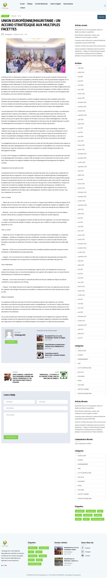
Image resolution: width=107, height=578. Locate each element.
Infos (100, 511)
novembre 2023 (82, 196)
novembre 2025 (82, 106)
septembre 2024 (82, 166)
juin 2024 (80, 179)
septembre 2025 (82, 115)
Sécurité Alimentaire (41, 4)
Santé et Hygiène (55, 4)
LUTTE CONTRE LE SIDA (84, 368)
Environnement (68, 4)
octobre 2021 (81, 295)
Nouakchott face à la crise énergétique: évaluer (71, 548)
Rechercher (101, 17)
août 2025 (80, 119)
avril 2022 (80, 278)
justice (78, 515)
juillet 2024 (81, 175)
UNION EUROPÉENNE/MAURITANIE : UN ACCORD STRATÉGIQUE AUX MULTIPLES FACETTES (30, 24)
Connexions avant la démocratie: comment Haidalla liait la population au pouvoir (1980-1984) (55, 354)
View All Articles (11, 342)
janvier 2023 (81, 239)
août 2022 (80, 261)
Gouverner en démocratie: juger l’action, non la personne (90, 46)
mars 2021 (81, 308)
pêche (78, 519)
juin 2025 (80, 128)
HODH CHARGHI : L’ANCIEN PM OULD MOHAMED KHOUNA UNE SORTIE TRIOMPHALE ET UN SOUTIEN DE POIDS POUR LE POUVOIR (23, 378)
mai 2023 (80, 222)
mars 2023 (81, 231)
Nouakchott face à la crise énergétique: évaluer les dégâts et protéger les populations (55, 337)
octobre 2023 (81, 201)
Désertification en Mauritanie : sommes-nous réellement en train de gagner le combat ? (55, 345)
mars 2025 (81, 141)
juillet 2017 (81, 333)
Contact (22, 7)
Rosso (86, 519)
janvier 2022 (81, 291)
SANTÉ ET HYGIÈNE (83, 389)
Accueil (22, 4)
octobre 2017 (81, 321)
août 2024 (81, 171)
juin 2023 (80, 218)
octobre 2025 (81, 111)
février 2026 (81, 94)
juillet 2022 (81, 265)
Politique (30, 4)
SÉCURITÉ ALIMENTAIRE (85, 393)
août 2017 (80, 329)
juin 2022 (80, 269)
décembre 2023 (82, 192)
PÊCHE (80, 380)
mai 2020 (80, 312)
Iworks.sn (78, 575)
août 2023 (80, 209)
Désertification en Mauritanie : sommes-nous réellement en (71, 560)
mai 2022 (80, 273)
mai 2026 (80, 81)
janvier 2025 (81, 149)
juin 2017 (80, 338)
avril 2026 (80, 85)
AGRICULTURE (82, 351)
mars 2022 (81, 282)
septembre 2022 (82, 256)
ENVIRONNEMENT (83, 359)
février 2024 (81, 183)
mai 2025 (80, 132)
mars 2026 (81, 89)
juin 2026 (80, 76)
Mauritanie (88, 515)
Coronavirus (90, 511)
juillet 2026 (81, 72)
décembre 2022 (82, 243)
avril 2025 (80, 136)
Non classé (81, 372)
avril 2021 (80, 303)
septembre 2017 (82, 325)
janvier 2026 (81, 98)
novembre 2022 (82, 248)
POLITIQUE (5, 16)
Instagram (88, 552)
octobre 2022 (81, 252)
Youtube (87, 555)
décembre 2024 (82, 154)
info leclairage (68, 552)
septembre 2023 (82, 205)
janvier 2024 (81, 188)
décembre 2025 (82, 102)
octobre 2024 (81, 162)
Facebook (87, 548)
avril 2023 (80, 226)
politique (98, 515)
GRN (79, 363)
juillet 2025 (81, 124)
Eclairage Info (8, 34)
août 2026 (81, 68)
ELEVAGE (80, 355)
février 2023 (81, 235)
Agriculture (79, 511)
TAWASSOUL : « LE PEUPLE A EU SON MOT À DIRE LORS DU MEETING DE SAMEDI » (49, 376)
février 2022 (81, 286)
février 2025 (81, 145)
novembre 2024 (82, 158)
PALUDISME (81, 376)
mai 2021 (80, 299)
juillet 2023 (81, 214)
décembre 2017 (82, 316)
